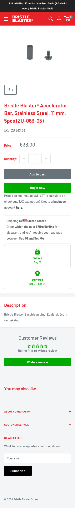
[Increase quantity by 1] (46, 158)
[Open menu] (6, 19)
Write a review (37, 362)
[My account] (59, 19)
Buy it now (37, 188)
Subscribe (17, 471)
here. (19, 207)
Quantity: (10, 159)
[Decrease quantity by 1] (24, 158)
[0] (67, 18)
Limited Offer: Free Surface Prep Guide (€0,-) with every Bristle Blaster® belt (37, 6)
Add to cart (37, 174)
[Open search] (51, 19)
